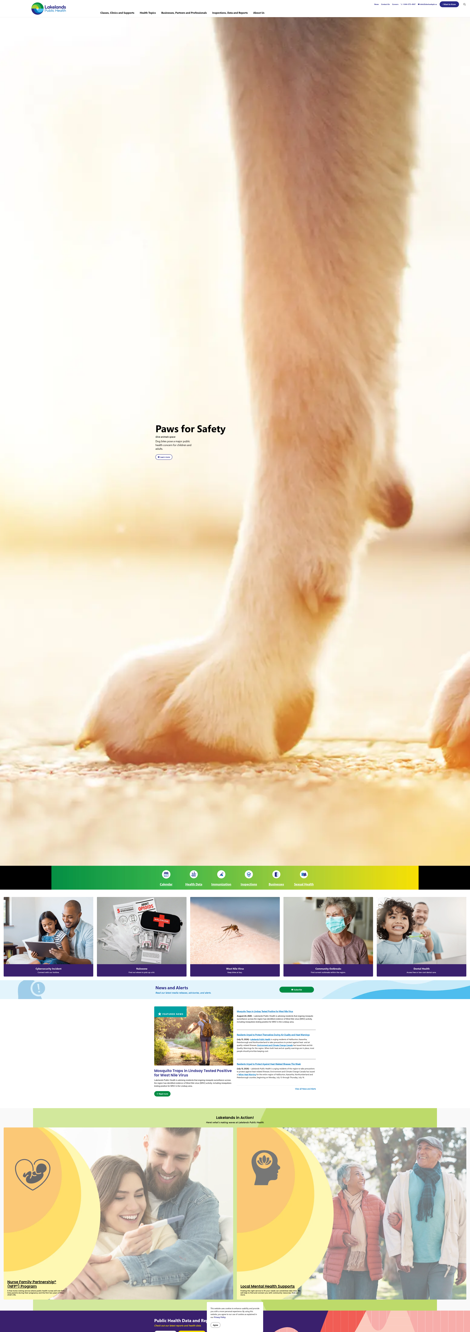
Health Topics (148, 12)
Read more (163, 1093)
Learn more (165, 457)
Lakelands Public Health (260, 1039)
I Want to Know (449, 4)
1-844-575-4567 (409, 4)
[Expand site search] (464, 4)
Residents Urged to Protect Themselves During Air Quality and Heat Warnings (273, 1034)
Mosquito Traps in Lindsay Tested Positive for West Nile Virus (265, 1011)
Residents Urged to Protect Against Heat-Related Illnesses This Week (269, 1064)
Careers (395, 4)
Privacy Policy (220, 1317)
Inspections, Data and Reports (230, 12)
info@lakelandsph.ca (428, 4)
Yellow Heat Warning (247, 1074)
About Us (258, 12)
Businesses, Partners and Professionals (184, 12)
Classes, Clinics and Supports (117, 12)
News (376, 4)
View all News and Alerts (305, 1088)
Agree (215, 1325)
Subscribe (298, 989)
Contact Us (385, 4)
